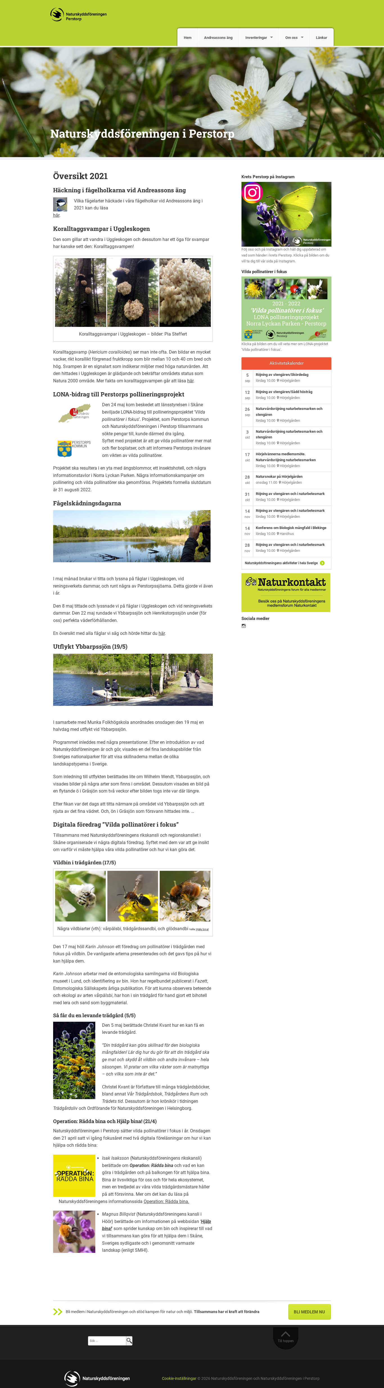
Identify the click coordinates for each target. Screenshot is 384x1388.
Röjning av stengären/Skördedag (282, 374)
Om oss (291, 37)
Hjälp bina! (202, 929)
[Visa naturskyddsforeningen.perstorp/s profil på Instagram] (243, 626)
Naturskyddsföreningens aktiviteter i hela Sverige (281, 563)
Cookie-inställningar (179, 1378)
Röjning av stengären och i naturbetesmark (290, 494)
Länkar (321, 37)
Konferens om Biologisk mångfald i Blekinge (291, 528)
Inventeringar (256, 37)
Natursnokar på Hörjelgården (279, 476)
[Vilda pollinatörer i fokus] (286, 308)
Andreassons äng (218, 37)
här (56, 215)
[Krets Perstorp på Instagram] (286, 214)
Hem (187, 37)
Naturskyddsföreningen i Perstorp (142, 133)
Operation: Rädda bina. (166, 1201)
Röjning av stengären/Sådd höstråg (284, 392)
